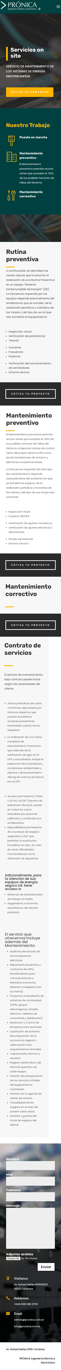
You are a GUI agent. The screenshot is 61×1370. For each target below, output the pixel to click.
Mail (9, 1175)
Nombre (12, 1159)
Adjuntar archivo (19, 1254)
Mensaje (13, 1206)
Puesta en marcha (33, 137)
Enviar (46, 1267)
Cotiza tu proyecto (30, 92)
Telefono (13, 1190)
